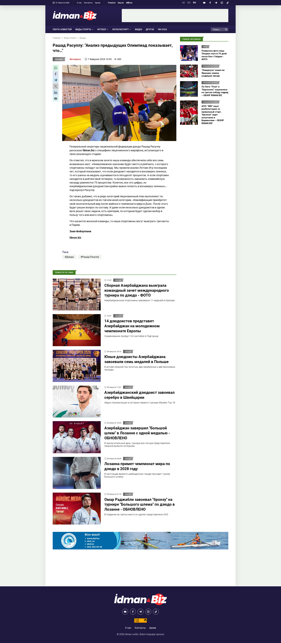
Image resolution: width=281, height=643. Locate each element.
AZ (183, 2)
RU (194, 2)
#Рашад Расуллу (90, 257)
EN (188, 2)
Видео (138, 29)
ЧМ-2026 (162, 29)
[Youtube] (204, 2)
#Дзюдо (69, 257)
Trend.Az (112, 3)
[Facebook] (210, 2)
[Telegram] (216, 2)
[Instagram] (222, 2)
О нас (79, 3)
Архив (97, 3)
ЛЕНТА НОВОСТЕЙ (62, 29)
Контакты (88, 3)
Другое (150, 29)
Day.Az (121, 3)
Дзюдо (59, 59)
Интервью (75, 59)
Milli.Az (129, 3)
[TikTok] (227, 2)
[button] (55, 67)
